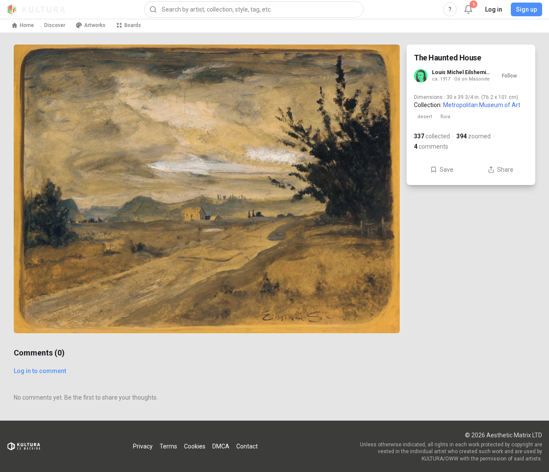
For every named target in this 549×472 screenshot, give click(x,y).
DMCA (220, 446)
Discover (54, 25)
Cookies (194, 446)
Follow (509, 76)
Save (446, 169)
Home (27, 25)
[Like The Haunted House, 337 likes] (382, 280)
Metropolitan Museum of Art (481, 105)
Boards (132, 25)
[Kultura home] (36, 9)
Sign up (526, 9)
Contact (247, 446)
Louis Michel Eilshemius (461, 72)
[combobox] (254, 9)
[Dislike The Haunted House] (382, 316)
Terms (168, 446)
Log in (493, 9)
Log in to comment (40, 370)
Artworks (95, 25)
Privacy (143, 446)
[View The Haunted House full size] (207, 189)
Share (505, 169)
